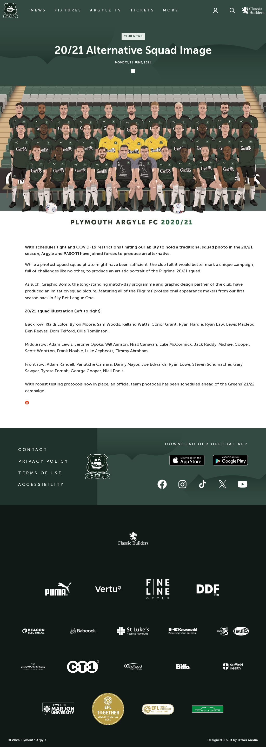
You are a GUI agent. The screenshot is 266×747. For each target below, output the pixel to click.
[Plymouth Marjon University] (58, 709)
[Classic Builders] (133, 539)
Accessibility (41, 484)
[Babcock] (83, 631)
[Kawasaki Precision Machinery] (183, 631)
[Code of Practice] (108, 709)
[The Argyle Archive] (208, 709)
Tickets (142, 10)
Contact (33, 449)
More (171, 10)
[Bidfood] (133, 667)
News (38, 10)
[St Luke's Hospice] (133, 631)
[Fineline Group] (158, 589)
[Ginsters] (233, 631)
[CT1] (83, 666)
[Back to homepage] (10, 10)
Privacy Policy (43, 461)
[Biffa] (183, 667)
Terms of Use (40, 472)
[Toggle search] (232, 10)
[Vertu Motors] (108, 589)
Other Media (247, 740)
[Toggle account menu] (215, 10)
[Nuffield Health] (233, 666)
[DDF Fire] (208, 589)
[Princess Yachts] (33, 667)
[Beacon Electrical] (33, 631)
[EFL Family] (158, 709)
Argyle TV (106, 10)
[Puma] (58, 589)
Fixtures (68, 10)
